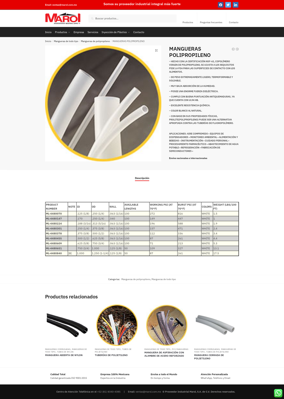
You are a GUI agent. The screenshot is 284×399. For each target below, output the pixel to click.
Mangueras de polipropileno (95, 41)
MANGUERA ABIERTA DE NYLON (64, 355)
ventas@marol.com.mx (64, 4)
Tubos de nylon (65, 352)
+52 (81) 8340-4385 (109, 391)
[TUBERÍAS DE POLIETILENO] (117, 325)
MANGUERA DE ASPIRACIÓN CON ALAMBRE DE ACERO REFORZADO (164, 354)
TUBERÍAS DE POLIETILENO (111, 355)
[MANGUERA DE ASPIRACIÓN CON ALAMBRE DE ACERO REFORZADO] (166, 325)
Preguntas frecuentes (211, 22)
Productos (188, 22)
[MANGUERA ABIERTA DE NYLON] (67, 325)
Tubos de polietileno (217, 352)
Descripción (142, 178)
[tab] (142, 175)
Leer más (67, 363)
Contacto (233, 22)
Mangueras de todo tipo (66, 41)
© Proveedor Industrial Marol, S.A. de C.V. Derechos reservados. (199, 391)
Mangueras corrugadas (57, 349)
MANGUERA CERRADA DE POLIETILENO (209, 357)
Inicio (48, 41)
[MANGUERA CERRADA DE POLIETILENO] (216, 325)
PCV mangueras (180, 349)
